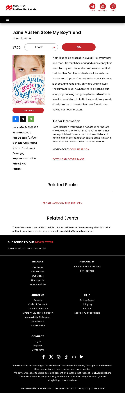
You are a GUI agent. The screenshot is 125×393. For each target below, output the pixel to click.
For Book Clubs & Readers (87, 266)
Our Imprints (37, 280)
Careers (38, 300)
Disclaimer (99, 388)
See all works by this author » (62, 203)
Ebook (39, 47)
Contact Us (38, 349)
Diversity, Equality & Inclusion (38, 312)
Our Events (38, 275)
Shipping (87, 304)
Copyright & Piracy (38, 308)
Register (38, 345)
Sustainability (38, 325)
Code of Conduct (37, 304)
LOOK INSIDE (28, 110)
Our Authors (37, 271)
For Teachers (87, 270)
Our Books (37, 267)
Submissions (37, 321)
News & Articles (38, 284)
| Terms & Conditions (63, 388)
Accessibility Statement (37, 317)
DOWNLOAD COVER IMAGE (68, 159)
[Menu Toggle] (7, 19)
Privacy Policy (84, 388)
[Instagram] (58, 357)
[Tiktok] (66, 357)
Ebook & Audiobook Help (87, 312)
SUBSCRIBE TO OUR (31, 242)
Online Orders (87, 300)
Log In (38, 341)
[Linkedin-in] (81, 357)
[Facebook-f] (43, 357)
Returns (87, 308)
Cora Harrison (21, 38)
